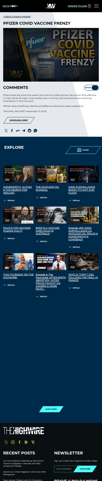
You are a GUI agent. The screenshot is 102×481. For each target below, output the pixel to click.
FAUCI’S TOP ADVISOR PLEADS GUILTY (17, 229)
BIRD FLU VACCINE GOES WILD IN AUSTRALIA (47, 231)
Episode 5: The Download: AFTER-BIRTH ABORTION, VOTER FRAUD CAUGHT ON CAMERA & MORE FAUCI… (51, 282)
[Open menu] (96, 6)
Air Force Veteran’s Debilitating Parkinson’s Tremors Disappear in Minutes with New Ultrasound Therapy (23, 463)
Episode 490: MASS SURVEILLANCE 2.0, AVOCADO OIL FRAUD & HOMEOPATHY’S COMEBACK (83, 234)
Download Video (19, 120)
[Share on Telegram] (24, 131)
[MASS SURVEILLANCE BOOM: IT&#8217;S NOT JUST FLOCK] (83, 174)
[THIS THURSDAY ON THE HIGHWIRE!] (18, 261)
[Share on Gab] (18, 131)
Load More (51, 409)
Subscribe (85, 469)
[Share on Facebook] (12, 131)
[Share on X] (6, 131)
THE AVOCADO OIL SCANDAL (47, 188)
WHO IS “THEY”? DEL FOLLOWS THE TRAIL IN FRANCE (83, 278)
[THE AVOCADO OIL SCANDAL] (51, 174)
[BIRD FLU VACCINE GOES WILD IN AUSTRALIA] (51, 215)
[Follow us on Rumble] (26, 442)
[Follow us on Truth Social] (33, 442)
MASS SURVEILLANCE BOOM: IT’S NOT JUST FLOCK (81, 190)
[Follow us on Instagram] (13, 442)
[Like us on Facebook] (19, 442)
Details (11, 200)
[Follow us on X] (6, 442)
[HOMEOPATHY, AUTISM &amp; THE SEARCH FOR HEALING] (18, 174)
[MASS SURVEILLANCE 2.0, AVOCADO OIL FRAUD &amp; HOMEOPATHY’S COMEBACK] (83, 215)
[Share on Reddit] (29, 131)
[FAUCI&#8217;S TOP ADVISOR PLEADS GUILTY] (18, 215)
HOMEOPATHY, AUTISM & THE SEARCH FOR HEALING (17, 190)
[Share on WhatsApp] (35, 131)
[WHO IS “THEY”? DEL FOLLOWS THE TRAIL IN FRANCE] (83, 261)
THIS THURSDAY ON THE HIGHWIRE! (18, 276)
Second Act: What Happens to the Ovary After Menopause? (24, 473)
